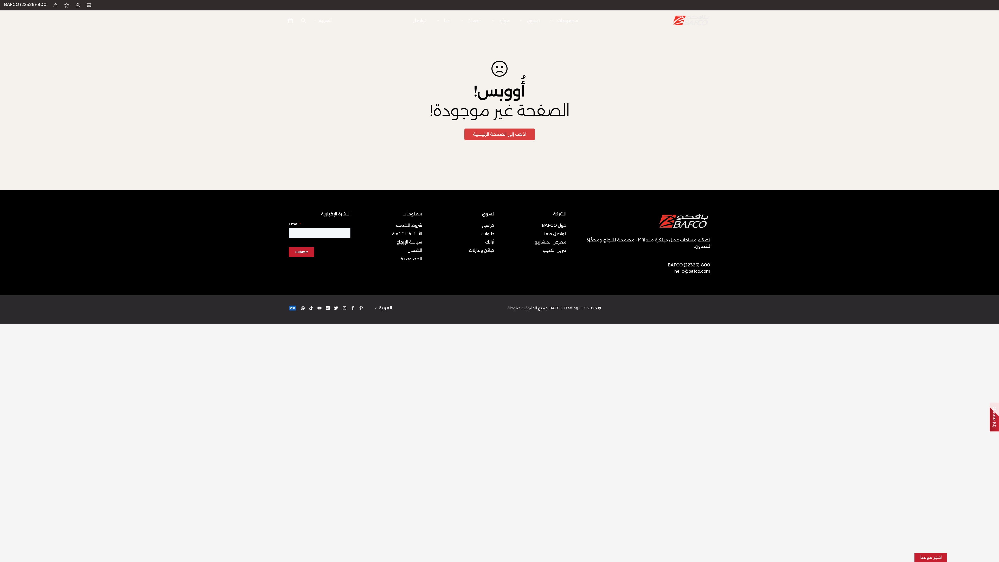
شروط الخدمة (409, 225)
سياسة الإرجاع (409, 242)
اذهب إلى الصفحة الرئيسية (499, 134)
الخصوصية (411, 258)
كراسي (488, 225)
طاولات (487, 233)
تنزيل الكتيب (554, 250)
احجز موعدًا (931, 557)
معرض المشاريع (550, 242)
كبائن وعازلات (481, 250)
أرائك (489, 242)
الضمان (414, 250)
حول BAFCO (554, 225)
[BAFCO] (691, 20)
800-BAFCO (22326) (25, 4)
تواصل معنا (554, 233)
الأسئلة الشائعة (407, 233)
